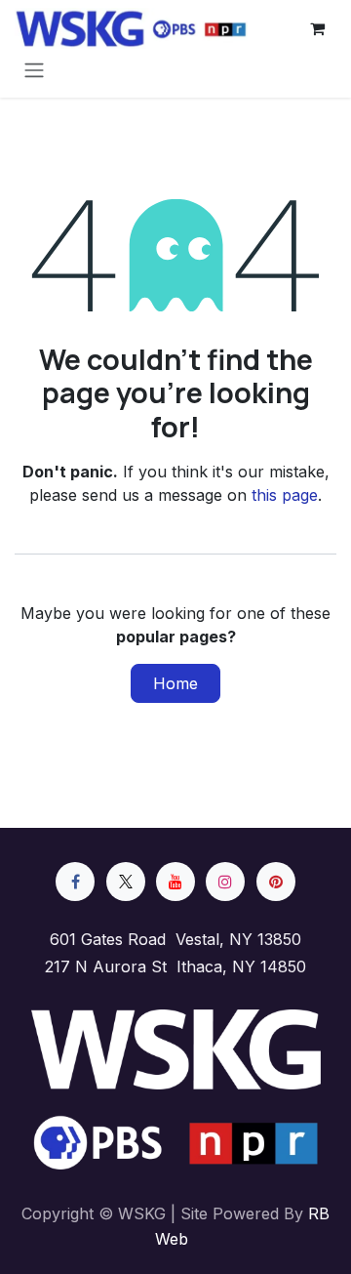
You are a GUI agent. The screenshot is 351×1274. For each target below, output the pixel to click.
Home (175, 683)
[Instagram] (225, 881)
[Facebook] (75, 881)
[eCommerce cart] (316, 28)
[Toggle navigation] (34, 69)
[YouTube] (175, 881)
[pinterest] (275, 881)
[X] (125, 881)
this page (285, 495)
